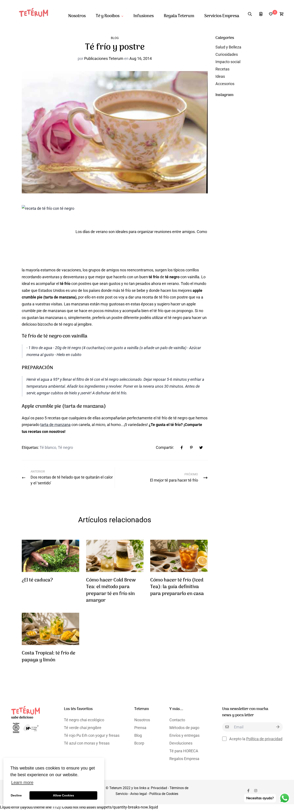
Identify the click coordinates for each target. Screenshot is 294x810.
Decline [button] (16, 795)
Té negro (65, 447)
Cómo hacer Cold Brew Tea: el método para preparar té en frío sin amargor (111, 590)
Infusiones (143, 16)
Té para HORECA (183, 751)
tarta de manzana (55, 424)
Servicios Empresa (221, 16)
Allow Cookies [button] (63, 795)
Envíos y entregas (184, 735)
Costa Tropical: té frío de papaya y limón (48, 656)
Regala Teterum (179, 16)
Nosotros (77, 16)
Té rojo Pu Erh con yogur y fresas (91, 735)
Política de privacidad (264, 739)
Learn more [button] (22, 782)
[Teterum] (35, 14)
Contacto (177, 720)
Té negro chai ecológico (84, 720)
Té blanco (48, 447)
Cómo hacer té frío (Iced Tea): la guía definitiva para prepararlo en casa (177, 587)
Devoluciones (180, 743)
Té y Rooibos (107, 16)
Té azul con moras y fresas (87, 743)
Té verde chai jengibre (82, 727)
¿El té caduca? (37, 580)
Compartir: (165, 447)
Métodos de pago (184, 727)
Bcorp (139, 743)
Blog (115, 38)
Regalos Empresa (184, 758)
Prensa (140, 727)
